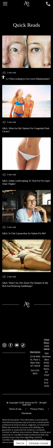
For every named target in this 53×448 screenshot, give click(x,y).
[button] (3, 77)
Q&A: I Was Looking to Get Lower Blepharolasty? (26, 79)
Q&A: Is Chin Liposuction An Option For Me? (24, 233)
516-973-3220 (46, 382)
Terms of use (15, 409)
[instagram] (4, 345)
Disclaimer (27, 413)
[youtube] (17, 345)
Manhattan (35, 352)
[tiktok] (23, 345)
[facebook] (10, 345)
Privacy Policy (37, 409)
